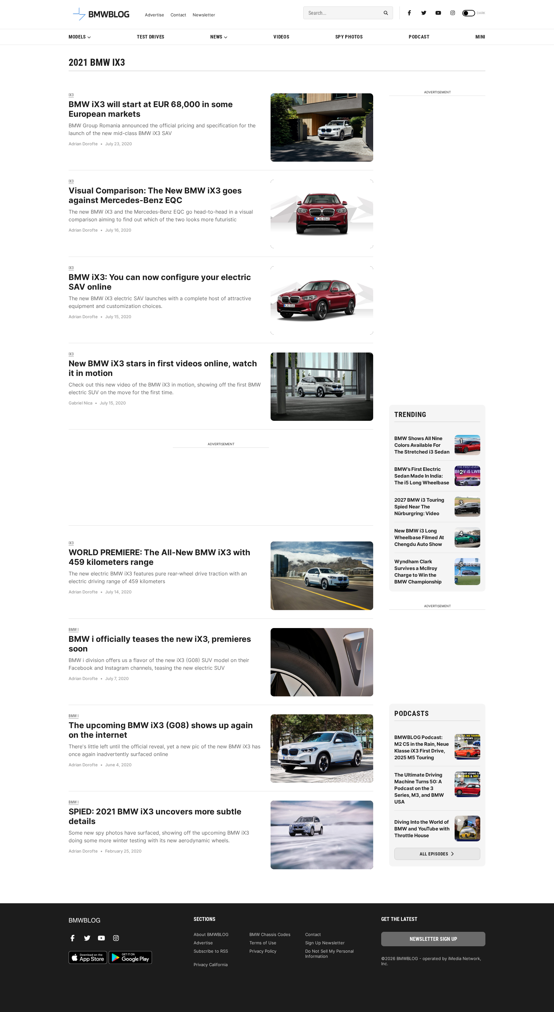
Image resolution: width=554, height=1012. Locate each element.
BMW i (74, 629)
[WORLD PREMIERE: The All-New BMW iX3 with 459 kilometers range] (322, 575)
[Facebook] (409, 13)
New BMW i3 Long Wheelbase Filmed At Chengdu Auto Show (419, 537)
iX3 (71, 95)
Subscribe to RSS (211, 951)
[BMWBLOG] (121, 921)
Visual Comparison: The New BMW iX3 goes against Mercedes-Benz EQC (155, 195)
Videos (281, 37)
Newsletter (204, 15)
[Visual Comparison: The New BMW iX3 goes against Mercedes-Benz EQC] (322, 214)
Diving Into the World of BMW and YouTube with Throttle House (421, 828)
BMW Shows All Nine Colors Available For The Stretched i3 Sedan (421, 445)
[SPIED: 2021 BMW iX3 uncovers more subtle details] (322, 835)
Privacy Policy (262, 951)
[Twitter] (424, 13)
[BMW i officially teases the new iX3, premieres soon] (322, 662)
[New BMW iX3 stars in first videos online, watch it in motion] (322, 387)
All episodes (434, 853)
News (216, 37)
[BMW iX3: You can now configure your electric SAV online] (322, 300)
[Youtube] (438, 13)
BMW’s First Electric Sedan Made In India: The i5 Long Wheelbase (421, 476)
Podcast (419, 37)
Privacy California (211, 964)
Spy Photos (349, 37)
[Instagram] (452, 13)
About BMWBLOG (211, 934)
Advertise (154, 15)
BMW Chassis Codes (269, 934)
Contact (178, 15)
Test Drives (150, 37)
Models (77, 37)
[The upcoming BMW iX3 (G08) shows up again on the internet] (322, 748)
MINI (480, 37)
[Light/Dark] (468, 13)
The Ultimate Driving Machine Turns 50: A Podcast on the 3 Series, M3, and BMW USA (419, 788)
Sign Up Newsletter (325, 942)
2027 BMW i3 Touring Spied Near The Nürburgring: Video (419, 506)
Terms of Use (262, 942)
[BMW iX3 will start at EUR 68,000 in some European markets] (322, 127)
